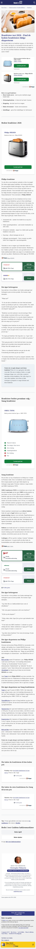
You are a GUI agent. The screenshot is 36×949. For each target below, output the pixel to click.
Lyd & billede (21, 932)
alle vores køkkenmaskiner (13, 841)
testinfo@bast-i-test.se (18, 891)
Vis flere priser (6, 587)
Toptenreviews (5, 709)
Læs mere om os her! (23, 927)
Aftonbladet (4, 670)
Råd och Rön (5, 659)
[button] (2, 2)
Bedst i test (5, 920)
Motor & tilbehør (29, 932)
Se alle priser (16, 68)
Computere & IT (5, 932)
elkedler (18, 823)
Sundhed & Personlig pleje (15, 933)
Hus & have (13, 932)
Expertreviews (5, 719)
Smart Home (4, 933)
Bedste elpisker (18, 837)
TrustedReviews (5, 700)
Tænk (6, 676)
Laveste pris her (21, 65)
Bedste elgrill (18, 832)
